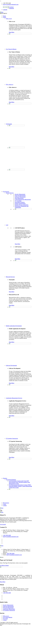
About (4, 17)
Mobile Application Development (14, 325)
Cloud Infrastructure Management (23, 199)
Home (4, 16)
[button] (3, 13)
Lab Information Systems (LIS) (16, 481)
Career (4, 504)
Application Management (9, 609)
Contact (5, 505)
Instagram (11, 8)
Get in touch (3, 524)
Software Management (20, 196)
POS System (16, 487)
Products (5, 478)
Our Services (6, 191)
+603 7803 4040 (7, 535)
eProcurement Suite (13, 482)
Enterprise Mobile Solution (15, 486)
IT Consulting (18, 200)
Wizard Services (10, 193)
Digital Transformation (20, 203)
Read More (11, 32)
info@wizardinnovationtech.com (10, 4)
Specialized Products (20, 202)
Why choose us (9, 84)
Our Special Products (11, 479)
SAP (7, 225)
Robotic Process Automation (21, 204)
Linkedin (5, 9)
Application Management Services (14, 398)
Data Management (19, 198)
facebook (11, 7)
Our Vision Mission (7, 617)
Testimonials (9, 124)
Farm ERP (26, 481)
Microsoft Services (10, 276)
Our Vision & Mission (11, 49)
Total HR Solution (22, 482)
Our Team (5, 618)
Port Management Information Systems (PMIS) (20, 485)
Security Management (20, 194)
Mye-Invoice (6, 502)
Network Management (20, 195)
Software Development (11, 365)
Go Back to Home (4, 565)
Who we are (9, 18)
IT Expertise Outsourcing (12, 438)
